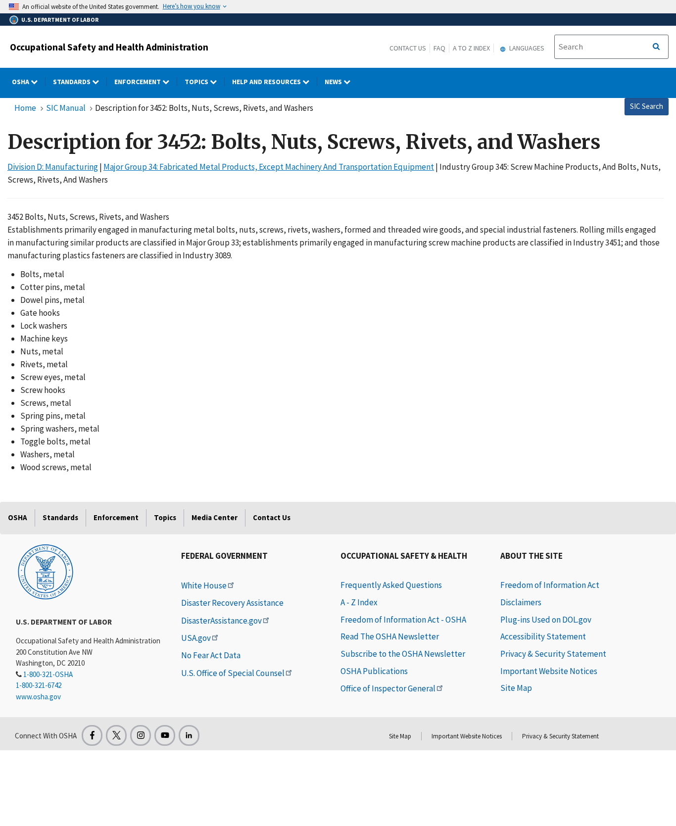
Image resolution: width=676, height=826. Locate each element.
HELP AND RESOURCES (267, 81)
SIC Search (646, 106)
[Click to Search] (656, 47)
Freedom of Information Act (549, 585)
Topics (197, 81)
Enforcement (138, 81)
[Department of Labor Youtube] (164, 735)
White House (204, 585)
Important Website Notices (548, 671)
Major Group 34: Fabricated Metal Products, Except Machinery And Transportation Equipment (268, 166)
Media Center (215, 517)
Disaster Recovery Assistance (232, 602)
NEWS (334, 81)
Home (25, 107)
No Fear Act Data (211, 655)
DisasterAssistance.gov (221, 620)
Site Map (516, 687)
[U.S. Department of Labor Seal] (45, 571)
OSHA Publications (374, 671)
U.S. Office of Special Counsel (233, 673)
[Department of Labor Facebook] (92, 735)
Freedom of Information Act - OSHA (403, 619)
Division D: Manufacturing (52, 166)
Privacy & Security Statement (553, 653)
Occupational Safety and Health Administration (109, 47)
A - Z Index (359, 602)
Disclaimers (520, 602)
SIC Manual (66, 107)
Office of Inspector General (387, 688)
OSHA (21, 81)
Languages (526, 48)
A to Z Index (471, 48)
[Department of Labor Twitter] (116, 735)
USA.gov (196, 637)
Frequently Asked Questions (391, 585)
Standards (72, 81)
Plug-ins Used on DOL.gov (545, 619)
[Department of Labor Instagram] (140, 735)
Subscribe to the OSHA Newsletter (402, 653)
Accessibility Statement (543, 636)
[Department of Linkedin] (189, 735)
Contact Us (407, 48)
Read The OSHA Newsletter (389, 636)
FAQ (439, 48)
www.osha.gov (38, 696)
